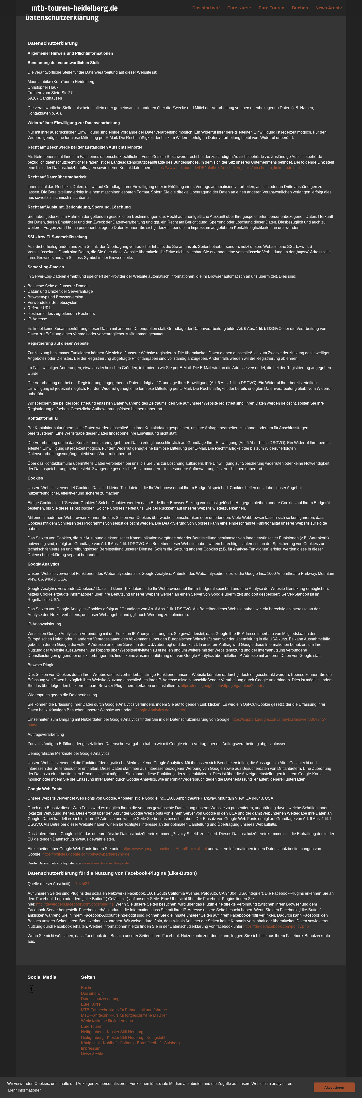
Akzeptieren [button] (334, 1087)
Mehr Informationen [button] (25, 1090)
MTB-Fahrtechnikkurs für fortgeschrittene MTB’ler (124, 1015)
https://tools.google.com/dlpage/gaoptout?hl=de (222, 686)
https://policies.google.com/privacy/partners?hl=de (86, 854)
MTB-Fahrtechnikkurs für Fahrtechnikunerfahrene (124, 1010)
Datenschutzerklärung (100, 999)
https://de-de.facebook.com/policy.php (276, 926)
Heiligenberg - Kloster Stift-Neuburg (112, 1032)
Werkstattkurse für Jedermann (107, 1021)
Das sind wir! (206, 7)
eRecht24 (80, 884)
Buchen (300, 7)
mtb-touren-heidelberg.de (75, 8)
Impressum (90, 1048)
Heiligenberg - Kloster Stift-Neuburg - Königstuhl (123, 1037)
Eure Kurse (239, 7)
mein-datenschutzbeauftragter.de (105, 863)
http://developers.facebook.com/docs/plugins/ (75, 904)
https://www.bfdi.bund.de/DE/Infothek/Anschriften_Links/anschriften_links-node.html (228, 168)
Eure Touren (271, 7)
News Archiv (328, 7)
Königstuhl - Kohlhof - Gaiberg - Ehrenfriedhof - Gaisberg (130, 1043)
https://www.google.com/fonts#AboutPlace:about (165, 849)
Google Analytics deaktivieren (160, 710)
